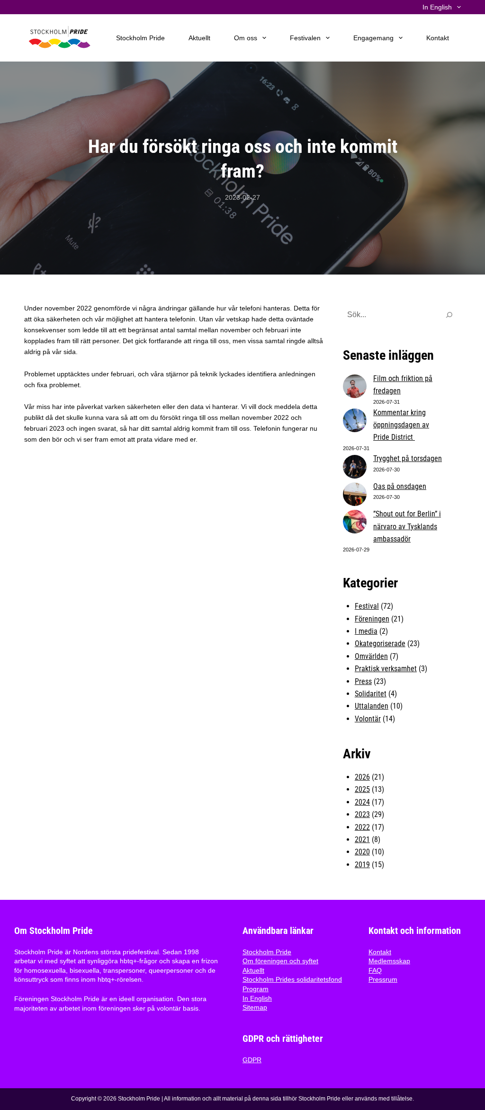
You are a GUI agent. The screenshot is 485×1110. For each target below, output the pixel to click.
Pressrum (382, 979)
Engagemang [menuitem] (373, 38)
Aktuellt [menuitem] (199, 38)
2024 (362, 802)
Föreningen (372, 618)
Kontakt (379, 952)
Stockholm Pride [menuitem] (140, 38)
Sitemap (254, 1007)
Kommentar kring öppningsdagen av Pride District (401, 425)
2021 (362, 839)
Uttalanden (371, 706)
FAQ (375, 970)
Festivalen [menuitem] (305, 38)
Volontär (368, 718)
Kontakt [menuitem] (437, 38)
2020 (362, 851)
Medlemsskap (389, 961)
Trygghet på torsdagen (407, 458)
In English (257, 998)
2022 (362, 827)
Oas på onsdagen (399, 486)
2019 (362, 864)
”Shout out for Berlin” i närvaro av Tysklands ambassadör (407, 526)
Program (255, 989)
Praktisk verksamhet (386, 668)
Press (363, 681)
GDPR (251, 1060)
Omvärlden (371, 656)
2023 (362, 814)
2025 (362, 789)
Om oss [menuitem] (245, 38)
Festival (367, 606)
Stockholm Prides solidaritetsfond (292, 979)
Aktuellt (253, 970)
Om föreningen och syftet (280, 961)
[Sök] (449, 314)
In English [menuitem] (437, 7)
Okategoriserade (380, 643)
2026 (362, 777)
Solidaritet (370, 693)
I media (366, 631)
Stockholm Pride (266, 952)
